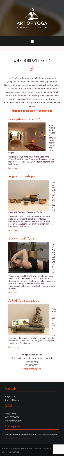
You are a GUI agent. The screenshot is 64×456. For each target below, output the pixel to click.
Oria (44, 448)
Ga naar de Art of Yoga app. (18, 438)
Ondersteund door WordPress (17, 448)
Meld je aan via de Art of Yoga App (32, 111)
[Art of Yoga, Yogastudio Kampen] (32, 18)
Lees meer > (13, 168)
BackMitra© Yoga (21, 238)
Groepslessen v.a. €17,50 (26, 119)
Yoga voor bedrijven (22, 176)
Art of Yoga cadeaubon (24, 300)
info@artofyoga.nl (32, 368)
